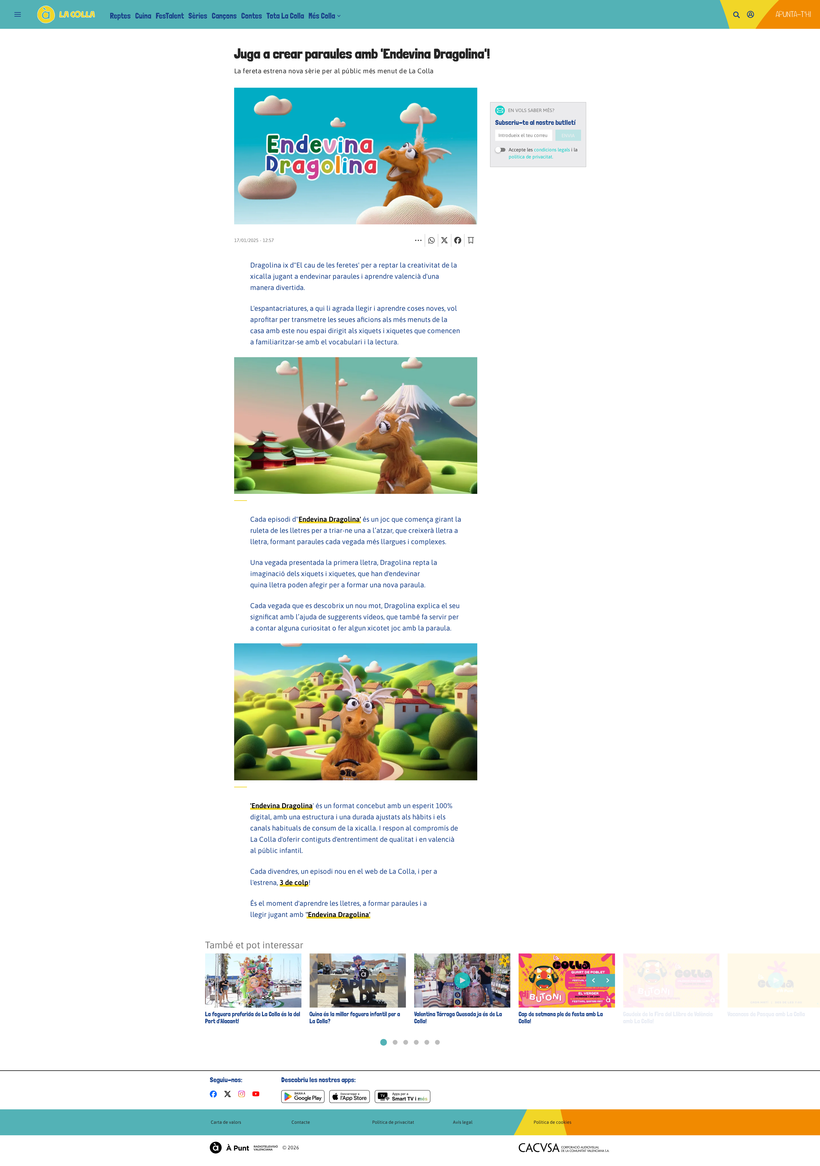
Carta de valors (226, 1122)
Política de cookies (552, 1122)
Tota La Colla (285, 16)
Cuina (143, 16)
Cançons (224, 16)
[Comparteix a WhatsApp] (431, 240)
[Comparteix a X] (444, 240)
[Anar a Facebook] (214, 1094)
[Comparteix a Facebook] (457, 240)
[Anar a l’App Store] (349, 1096)
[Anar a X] (229, 1094)
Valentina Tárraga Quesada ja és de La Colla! (458, 1018)
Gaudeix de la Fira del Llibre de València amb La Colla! (668, 1018)
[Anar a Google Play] (302, 1096)
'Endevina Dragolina (281, 805)
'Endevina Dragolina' (338, 914)
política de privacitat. (531, 156)
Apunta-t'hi (793, 14)
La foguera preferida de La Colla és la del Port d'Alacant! (252, 1018)
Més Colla (321, 16)
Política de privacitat (393, 1122)
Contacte (300, 1122)
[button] (383, 1042)
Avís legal (462, 1122)
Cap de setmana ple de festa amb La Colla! (561, 1018)
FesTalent (170, 16)
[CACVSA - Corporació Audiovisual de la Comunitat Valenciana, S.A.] (564, 1148)
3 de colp (294, 882)
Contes (251, 16)
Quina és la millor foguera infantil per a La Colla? (354, 1018)
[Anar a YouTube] (257, 1094)
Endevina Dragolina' (330, 519)
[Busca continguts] (736, 15)
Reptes (120, 16)
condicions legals (552, 149)
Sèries (197, 16)
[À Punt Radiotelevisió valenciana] (244, 1148)
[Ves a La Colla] (66, 14)
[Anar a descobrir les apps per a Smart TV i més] (402, 1096)
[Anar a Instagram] (243, 1094)
